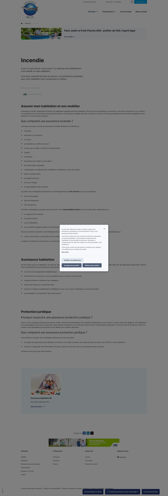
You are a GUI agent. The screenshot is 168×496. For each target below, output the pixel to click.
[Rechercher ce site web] (132, 2)
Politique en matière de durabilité (93, 488)
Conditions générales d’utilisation (31, 488)
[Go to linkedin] (88, 433)
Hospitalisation (25, 467)
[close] (104, 229)
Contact (87, 457)
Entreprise (56, 457)
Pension (23, 474)
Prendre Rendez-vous (89, 2)
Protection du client (91, 464)
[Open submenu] (97, 11)
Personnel (56, 460)
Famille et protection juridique (30, 464)
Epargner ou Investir (27, 471)
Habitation (24, 460)
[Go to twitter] (92, 433)
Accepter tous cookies (71, 265)
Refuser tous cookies (92, 265)
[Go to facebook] (85, 433)
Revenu (55, 464)
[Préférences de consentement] (8, 492)
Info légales (109, 488)
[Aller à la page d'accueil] (40, 10)
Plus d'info (65, 252)
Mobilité (23, 457)
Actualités (118, 2)
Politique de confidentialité (51, 488)
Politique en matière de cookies (72, 488)
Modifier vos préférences (72, 260)
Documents (109, 2)
